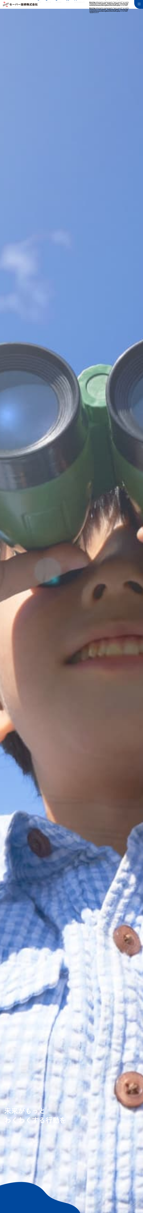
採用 (94, 12)
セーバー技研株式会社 (20, 4)
